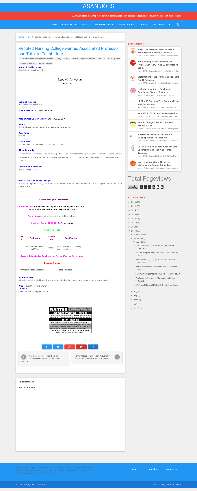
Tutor (28, 37)
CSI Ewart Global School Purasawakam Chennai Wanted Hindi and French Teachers (157, 149)
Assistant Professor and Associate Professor (36, 59)
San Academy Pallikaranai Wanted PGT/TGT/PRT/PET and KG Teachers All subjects (158, 64)
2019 (133, 231)
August (137, 291)
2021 (133, 222)
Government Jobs (69, 24)
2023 (133, 214)
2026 (133, 202)
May (136, 304)
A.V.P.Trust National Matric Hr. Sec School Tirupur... (157, 285)
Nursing (66, 59)
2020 (133, 226)
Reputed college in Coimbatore (83, 59)
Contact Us (171, 469)
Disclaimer (153, 469)
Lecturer (143, 24)
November (138, 234)
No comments (47, 63)
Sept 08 (139, 242)
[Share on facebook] (47, 346)
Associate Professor (104, 24)
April (136, 308)
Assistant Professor (126, 24)
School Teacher (158, 24)
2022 (133, 218)
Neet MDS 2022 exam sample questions (158, 113)
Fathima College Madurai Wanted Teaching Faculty (157, 273)
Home (54, 24)
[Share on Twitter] (58, 346)
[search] (177, 24)
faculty (58, 59)
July (136, 295)
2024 (134, 210)
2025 (133, 206)
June (136, 299)
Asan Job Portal (39, 484)
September (139, 238)
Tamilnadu (101, 59)
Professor (86, 24)
